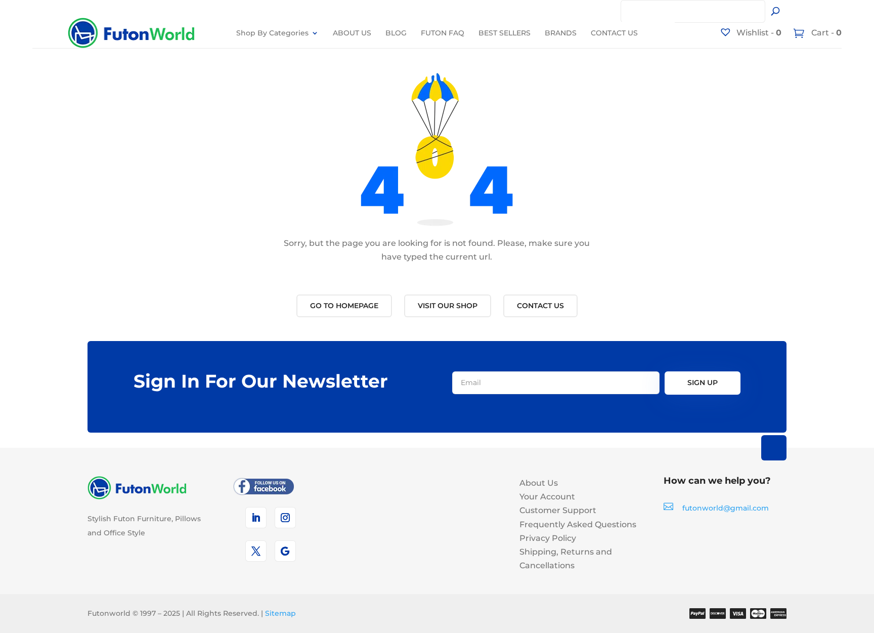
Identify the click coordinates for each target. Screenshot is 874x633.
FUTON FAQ (442, 32)
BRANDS (561, 32)
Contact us (540, 305)
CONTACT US (614, 32)
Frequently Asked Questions (577, 524)
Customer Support (557, 510)
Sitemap (280, 613)
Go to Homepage (344, 305)
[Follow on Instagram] (285, 517)
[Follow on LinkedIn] (256, 517)
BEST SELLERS (504, 32)
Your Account (547, 496)
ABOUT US (352, 32)
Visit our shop (447, 305)
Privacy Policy (547, 538)
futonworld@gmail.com (725, 508)
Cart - (825, 32)
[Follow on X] (256, 551)
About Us (538, 483)
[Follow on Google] (285, 551)
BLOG (396, 32)
